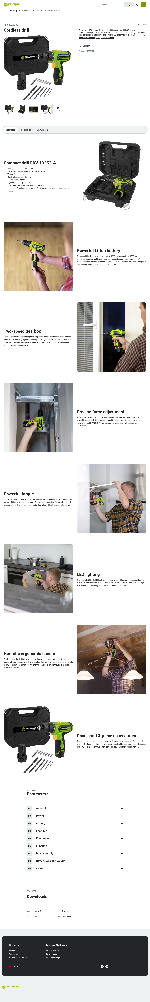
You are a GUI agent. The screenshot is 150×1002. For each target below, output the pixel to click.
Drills (37, 11)
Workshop (13, 11)
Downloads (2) (43, 130)
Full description (107, 38)
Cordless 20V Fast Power (19, 958)
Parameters (26, 130)
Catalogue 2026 (52, 950)
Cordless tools (26, 11)
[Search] (129, 4)
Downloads (66, 911)
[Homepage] (5, 11)
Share (143, 25)
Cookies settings (53, 958)
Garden (12, 950)
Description (10, 130)
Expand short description (89, 38)
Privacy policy (52, 954)
